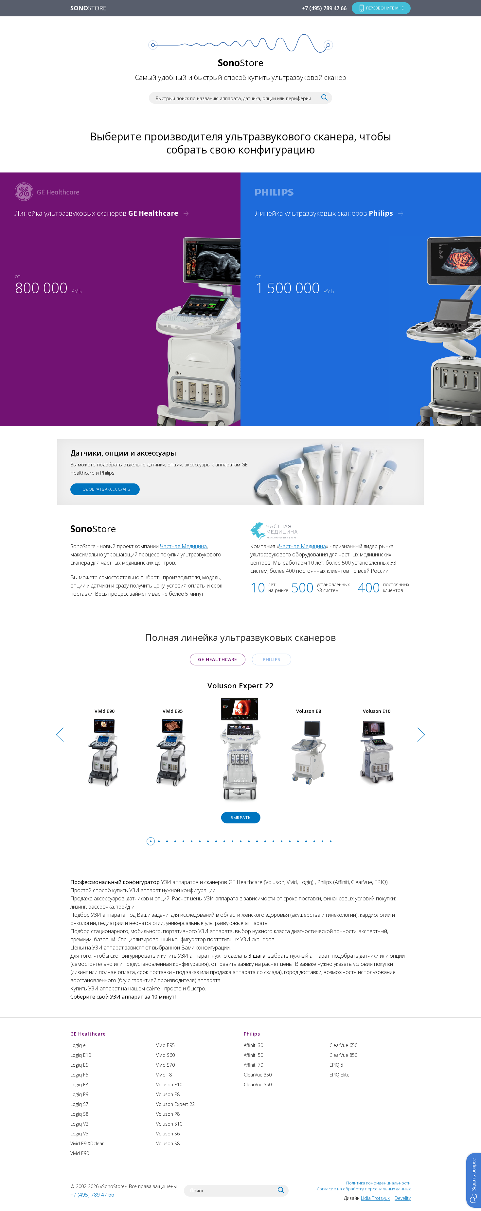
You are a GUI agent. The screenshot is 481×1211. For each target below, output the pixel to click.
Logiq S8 (79, 1114)
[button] (473, 1180)
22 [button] (322, 841)
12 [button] (241, 841)
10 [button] (224, 841)
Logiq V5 (79, 1133)
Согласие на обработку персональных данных (364, 1189)
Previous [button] (59, 761)
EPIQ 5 (336, 1065)
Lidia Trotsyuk (375, 1198)
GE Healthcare (217, 659)
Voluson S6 (168, 1133)
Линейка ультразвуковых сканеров (96, 213)
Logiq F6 (79, 1075)
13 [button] (249, 841)
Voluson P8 (168, 1114)
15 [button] (265, 841)
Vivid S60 (165, 1055)
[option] (240, 753)
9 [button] (216, 841)
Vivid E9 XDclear (87, 1143)
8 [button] (208, 841)
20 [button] (306, 841)
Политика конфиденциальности (378, 1183)
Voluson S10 (169, 1124)
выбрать (240, 817)
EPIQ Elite (339, 1075)
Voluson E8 (168, 1094)
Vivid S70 (165, 1065)
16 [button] (273, 841)
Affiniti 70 (253, 1065)
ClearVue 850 (343, 1055)
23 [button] (331, 841)
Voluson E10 (169, 1084)
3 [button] (167, 841)
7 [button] (200, 841)
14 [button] (257, 841)
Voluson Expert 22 (175, 1104)
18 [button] (290, 841)
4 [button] (175, 841)
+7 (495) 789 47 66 (324, 8)
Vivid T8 (164, 1075)
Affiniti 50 (253, 1055)
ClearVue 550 (258, 1084)
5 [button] (183, 841)
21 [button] (314, 841)
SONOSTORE (88, 8)
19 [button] (298, 841)
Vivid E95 (165, 1045)
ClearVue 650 (343, 1045)
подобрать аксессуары (105, 489)
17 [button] (281, 841)
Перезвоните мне (384, 8)
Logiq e (78, 1045)
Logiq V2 (79, 1124)
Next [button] (421, 761)
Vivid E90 (79, 1153)
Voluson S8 (168, 1143)
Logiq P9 (79, 1094)
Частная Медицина (183, 546)
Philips (271, 659)
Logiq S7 (79, 1104)
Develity (403, 1198)
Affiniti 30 (253, 1045)
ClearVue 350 (258, 1075)
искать (324, 97)
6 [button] (191, 841)
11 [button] (232, 841)
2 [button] (159, 841)
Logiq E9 (79, 1065)
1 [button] (151, 841)
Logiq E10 (80, 1055)
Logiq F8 (79, 1084)
